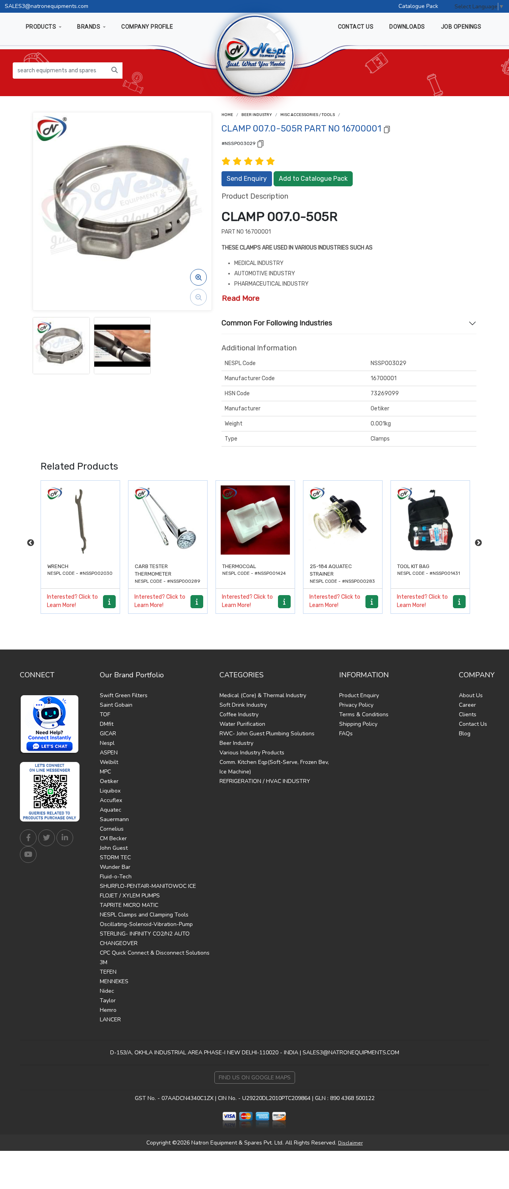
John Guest (114, 848)
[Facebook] (28, 837)
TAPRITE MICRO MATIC (129, 905)
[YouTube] (28, 854)
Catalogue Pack (418, 6)
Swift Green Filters (124, 695)
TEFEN (108, 972)
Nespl (107, 743)
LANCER (110, 1019)
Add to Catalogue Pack (313, 178)
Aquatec (110, 810)
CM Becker (113, 838)
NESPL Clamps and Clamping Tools (144, 914)
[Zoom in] (198, 277)
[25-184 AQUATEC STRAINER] (255, 520)
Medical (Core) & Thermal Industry (263, 695)
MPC (105, 771)
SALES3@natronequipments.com (46, 6)
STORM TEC (115, 857)
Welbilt (109, 762)
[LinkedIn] (64, 837)
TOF (105, 714)
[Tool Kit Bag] (342, 520)
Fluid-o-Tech (116, 876)
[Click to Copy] (386, 129)
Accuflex (111, 800)
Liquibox (110, 791)
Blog (464, 733)
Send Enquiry (247, 178)
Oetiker (109, 781)
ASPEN (109, 752)
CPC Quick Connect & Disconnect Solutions (155, 953)
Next (478, 543)
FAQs (346, 733)
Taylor (108, 1000)
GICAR (108, 733)
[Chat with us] (52, 724)
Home (227, 114)
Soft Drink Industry (243, 705)
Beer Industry (256, 114)
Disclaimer (350, 1143)
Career (467, 705)
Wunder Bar (115, 867)
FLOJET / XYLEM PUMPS (130, 895)
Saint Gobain (116, 705)
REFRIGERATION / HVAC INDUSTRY (265, 781)
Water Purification (242, 724)
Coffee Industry (239, 714)
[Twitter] (46, 837)
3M (103, 962)
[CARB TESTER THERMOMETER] (80, 520)
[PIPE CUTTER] (430, 520)
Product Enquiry (359, 695)
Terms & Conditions (364, 714)
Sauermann (114, 819)
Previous (31, 543)
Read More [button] (241, 298)
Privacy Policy (356, 705)
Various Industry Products (252, 752)
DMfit (106, 724)
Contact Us (473, 724)
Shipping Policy (358, 724)
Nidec (107, 991)
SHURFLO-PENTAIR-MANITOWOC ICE (148, 886)
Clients (467, 714)
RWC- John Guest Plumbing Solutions (267, 733)
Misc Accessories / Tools (307, 114)
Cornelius (112, 829)
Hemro (108, 1010)
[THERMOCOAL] (167, 520)
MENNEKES (114, 981)
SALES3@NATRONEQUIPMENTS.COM (351, 1052)
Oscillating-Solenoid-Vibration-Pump (146, 924)
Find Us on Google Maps (255, 1077)
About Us (471, 695)
